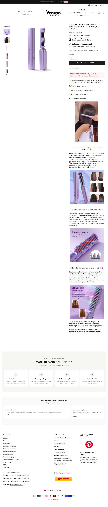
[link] (54, 411)
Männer (31, 11)
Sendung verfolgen (78, 12)
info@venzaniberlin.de (16, 484)
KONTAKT (81, 10)
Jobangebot (7, 462)
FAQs (92, 12)
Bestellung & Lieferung (10, 449)
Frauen (20, 11)
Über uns (6, 441)
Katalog (26, 14)
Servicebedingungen (9, 457)
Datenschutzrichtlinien (10, 451)
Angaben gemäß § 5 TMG (11, 459)
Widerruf (81, 15)
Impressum (6, 443)
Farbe (72, 54)
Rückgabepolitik (8, 454)
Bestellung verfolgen (9, 446)
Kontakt (5, 438)
